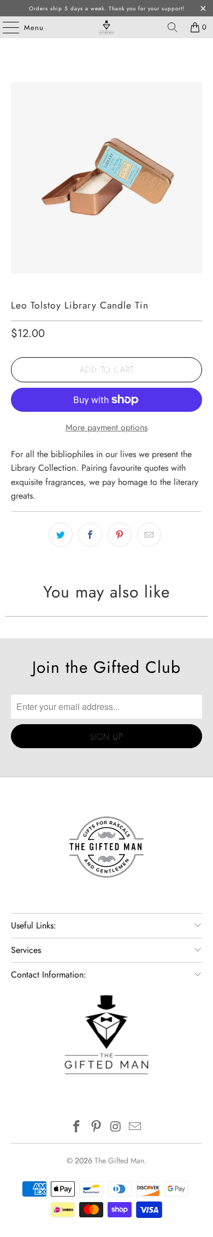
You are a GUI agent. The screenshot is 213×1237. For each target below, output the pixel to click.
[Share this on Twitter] (61, 535)
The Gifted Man (119, 1160)
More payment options (106, 427)
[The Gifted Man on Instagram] (116, 1127)
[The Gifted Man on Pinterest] (96, 1127)
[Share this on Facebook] (90, 535)
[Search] (172, 27)
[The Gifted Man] (107, 27)
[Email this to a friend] (149, 535)
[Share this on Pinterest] (120, 535)
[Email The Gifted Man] (135, 1127)
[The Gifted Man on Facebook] (77, 1127)
